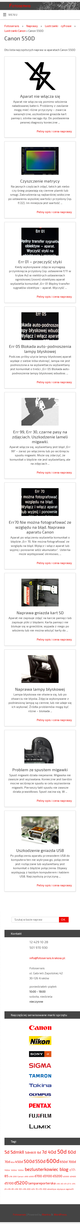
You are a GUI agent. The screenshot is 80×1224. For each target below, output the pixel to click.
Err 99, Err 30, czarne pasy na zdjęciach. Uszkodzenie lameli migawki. (40, 436)
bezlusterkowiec (41, 1169)
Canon (20, 1176)
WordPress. (60, 1214)
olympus (61, 1189)
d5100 (9, 1183)
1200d (14, 1170)
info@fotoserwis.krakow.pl (47, 958)
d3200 (57, 1176)
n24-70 (34, 1189)
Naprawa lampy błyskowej (40, 689)
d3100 (47, 1176)
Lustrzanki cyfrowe (59, 26)
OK (62, 919)
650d (64, 1162)
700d (72, 1162)
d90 (26, 1176)
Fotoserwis (20, 5)
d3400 (73, 1176)
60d (72, 1152)
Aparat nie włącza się (40, 96)
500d (29, 1161)
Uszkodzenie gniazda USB (40, 850)
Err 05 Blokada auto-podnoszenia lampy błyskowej (40, 348)
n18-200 (27, 1189)
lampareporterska (42, 1183)
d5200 (21, 1182)
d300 (31, 1176)
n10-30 (59, 1183)
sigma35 (70, 1189)
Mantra (46, 1214)
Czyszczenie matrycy (40, 180)
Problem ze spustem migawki (40, 769)
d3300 (66, 1176)
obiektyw (51, 1189)
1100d (7, 1170)
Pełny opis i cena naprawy (54, 131)
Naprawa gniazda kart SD (40, 612)
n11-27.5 (67, 1183)
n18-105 (18, 1189)
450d (19, 1162)
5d (6, 1152)
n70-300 (42, 1189)
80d (13, 1162)
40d (52, 1152)
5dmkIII (30, 1152)
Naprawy (33, 26)
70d (7, 1162)
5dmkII (17, 1152)
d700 (38, 1176)
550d (40, 1161)
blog (64, 1169)
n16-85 (10, 1189)
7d (44, 1152)
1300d (21, 1170)
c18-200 (13, 1176)
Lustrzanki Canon (15, 30)
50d (62, 1151)
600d (52, 1161)
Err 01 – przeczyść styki (40, 261)
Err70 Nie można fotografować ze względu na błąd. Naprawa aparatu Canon (40, 527)
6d (39, 1152)
